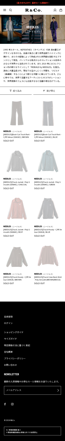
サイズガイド (10, 338)
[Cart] (61, 10)
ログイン (8, 323)
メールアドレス (13, 390)
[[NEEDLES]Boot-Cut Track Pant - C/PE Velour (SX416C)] (17, 113)
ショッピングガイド (14, 332)
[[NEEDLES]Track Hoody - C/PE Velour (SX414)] (48, 208)
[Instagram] (12, 404)
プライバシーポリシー (15, 358)
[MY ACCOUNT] (55, 10)
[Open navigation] (6, 10)
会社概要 (8, 351)
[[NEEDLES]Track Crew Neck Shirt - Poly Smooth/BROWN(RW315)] (48, 256)
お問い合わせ (10, 364)
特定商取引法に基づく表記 (17, 345)
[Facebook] (5, 404)
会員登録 (8, 316)
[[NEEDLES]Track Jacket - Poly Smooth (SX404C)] (17, 161)
